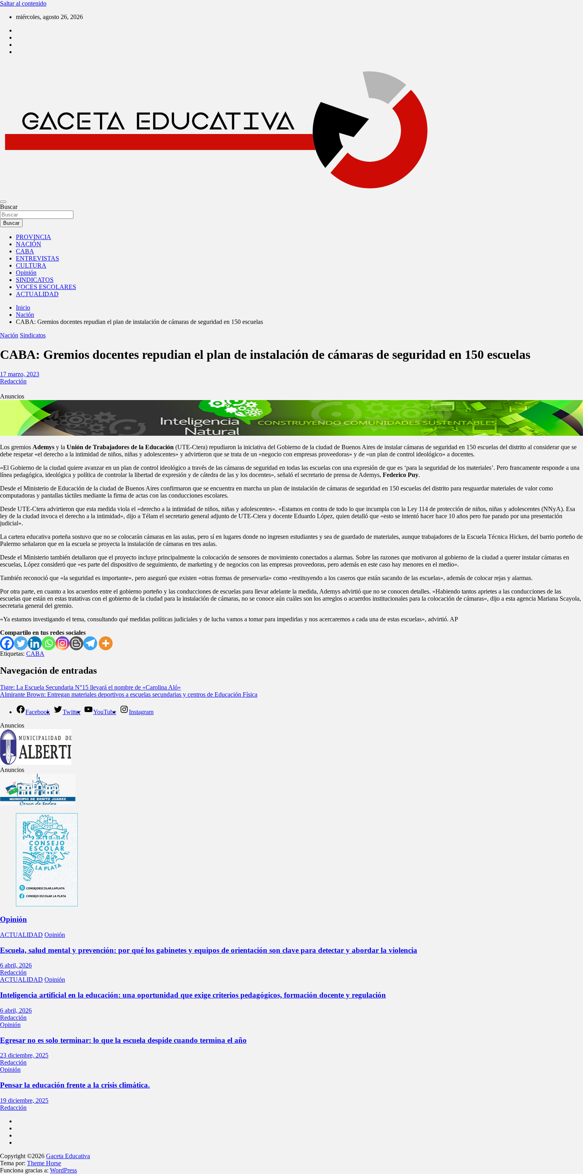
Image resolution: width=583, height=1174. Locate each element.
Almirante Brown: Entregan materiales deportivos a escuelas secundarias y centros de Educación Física (128, 694)
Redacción (13, 381)
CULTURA (31, 265)
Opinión (26, 272)
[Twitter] (21, 643)
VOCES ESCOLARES (46, 286)
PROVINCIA (33, 237)
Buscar (8, 206)
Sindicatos (33, 335)
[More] (105, 643)
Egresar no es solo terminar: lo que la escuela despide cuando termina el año (123, 1040)
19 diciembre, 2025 (24, 1100)
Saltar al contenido (23, 3)
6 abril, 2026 (16, 965)
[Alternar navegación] (3, 202)
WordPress (63, 1170)
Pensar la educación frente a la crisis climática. (75, 1085)
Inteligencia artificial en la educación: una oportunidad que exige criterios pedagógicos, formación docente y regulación (193, 995)
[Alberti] (35, 762)
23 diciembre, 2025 (24, 1055)
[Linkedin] (35, 643)
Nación (9, 335)
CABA (25, 251)
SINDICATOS (35, 279)
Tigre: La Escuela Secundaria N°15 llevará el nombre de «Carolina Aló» (90, 687)
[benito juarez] (37, 803)
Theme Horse (44, 1163)
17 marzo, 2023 (19, 374)
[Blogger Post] (76, 643)
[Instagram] (62, 643)
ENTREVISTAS (37, 258)
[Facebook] (7, 643)
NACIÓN (28, 244)
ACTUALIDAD (37, 294)
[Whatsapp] (49, 643)
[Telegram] (90, 643)
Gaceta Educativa (68, 1156)
